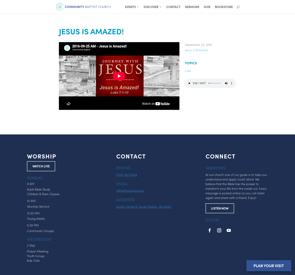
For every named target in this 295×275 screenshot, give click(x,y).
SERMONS (192, 7)
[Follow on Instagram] (219, 230)
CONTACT (173, 7)
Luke (188, 70)
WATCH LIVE (41, 166)
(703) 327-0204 (126, 174)
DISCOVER (151, 7)
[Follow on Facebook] (210, 230)
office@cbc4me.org (130, 190)
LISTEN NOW (220, 208)
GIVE (207, 7)
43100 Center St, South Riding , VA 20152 (143, 206)
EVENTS (130, 7)
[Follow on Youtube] (229, 230)
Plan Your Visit (269, 265)
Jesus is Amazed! (196, 50)
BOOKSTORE (224, 7)
